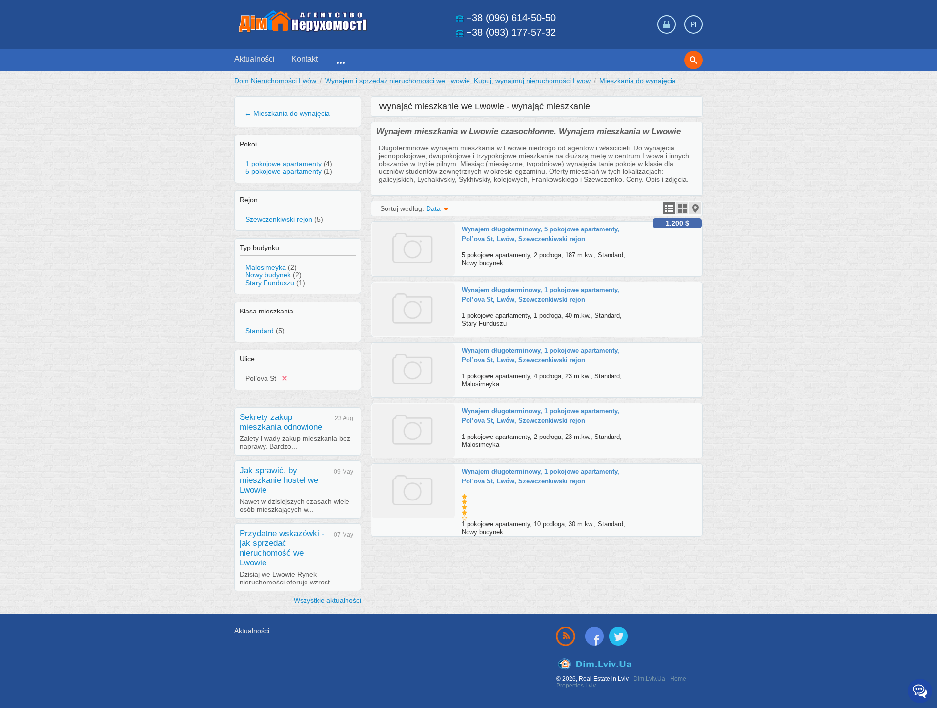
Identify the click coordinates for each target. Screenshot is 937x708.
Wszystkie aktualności (327, 600)
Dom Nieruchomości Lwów (275, 80)
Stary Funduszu (269, 283)
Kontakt (304, 59)
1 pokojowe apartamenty (283, 163)
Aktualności (254, 59)
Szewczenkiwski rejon (278, 219)
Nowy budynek (268, 275)
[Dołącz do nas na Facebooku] (596, 635)
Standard (259, 330)
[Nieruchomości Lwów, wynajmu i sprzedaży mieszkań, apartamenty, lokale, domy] (302, 21)
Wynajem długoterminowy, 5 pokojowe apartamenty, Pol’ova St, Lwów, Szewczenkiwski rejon (540, 234)
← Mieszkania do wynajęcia (287, 113)
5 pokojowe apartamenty (283, 171)
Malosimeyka (265, 267)
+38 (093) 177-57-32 (511, 32)
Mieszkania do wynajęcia (637, 80)
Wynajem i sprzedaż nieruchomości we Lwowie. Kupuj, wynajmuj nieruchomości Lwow (458, 80)
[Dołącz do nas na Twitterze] (618, 635)
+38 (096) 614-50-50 (511, 17)
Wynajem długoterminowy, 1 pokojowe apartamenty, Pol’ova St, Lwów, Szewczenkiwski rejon (540, 294)
